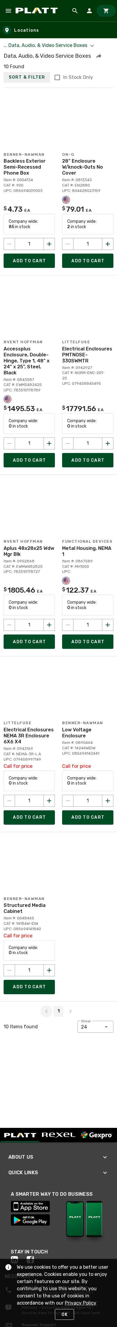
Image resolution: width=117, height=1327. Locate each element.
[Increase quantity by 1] (49, 244)
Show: (86, 1021)
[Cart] (106, 11)
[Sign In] (89, 11)
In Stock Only (78, 77)
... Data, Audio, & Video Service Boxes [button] (46, 45)
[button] (98, 56)
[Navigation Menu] (8, 11)
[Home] (38, 11)
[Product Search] (75, 11)
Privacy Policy (80, 1303)
